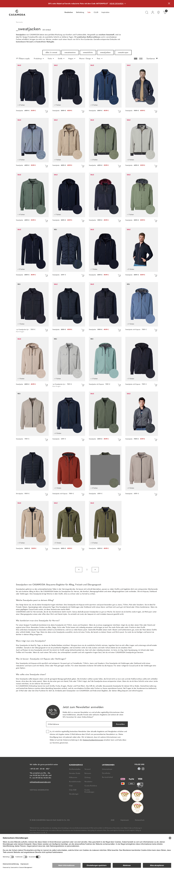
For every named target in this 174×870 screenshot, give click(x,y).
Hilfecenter (73, 777)
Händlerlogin (73, 794)
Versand (87, 769)
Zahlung (87, 777)
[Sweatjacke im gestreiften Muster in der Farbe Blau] (32, 140)
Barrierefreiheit (107, 777)
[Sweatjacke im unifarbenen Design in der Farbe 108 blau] (32, 249)
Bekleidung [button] (80, 12)
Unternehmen (107, 769)
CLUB (96, 12)
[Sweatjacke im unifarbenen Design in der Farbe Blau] (141, 249)
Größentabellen (75, 769)
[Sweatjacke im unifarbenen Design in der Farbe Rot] (68, 468)
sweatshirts (88, 52)
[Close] (169, 3)
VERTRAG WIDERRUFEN (39, 790)
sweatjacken (105, 52)
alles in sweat (51, 52)
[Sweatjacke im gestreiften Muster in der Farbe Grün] (105, 140)
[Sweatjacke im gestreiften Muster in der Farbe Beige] (141, 140)
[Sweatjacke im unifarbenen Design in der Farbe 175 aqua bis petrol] (105, 85)
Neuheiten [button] (69, 12)
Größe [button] (60, 58)
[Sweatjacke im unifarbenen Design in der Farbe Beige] (68, 140)
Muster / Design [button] (85, 58)
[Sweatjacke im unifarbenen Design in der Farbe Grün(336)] (68, 523)
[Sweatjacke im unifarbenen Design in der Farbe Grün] (32, 195)
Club (71, 786)
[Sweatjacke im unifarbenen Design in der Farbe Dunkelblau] (32, 85)
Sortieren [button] (151, 58)
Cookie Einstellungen (89, 791)
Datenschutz (139, 820)
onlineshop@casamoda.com (40, 782)
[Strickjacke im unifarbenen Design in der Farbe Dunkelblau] (32, 468)
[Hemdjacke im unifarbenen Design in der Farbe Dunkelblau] (32, 304)
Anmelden (120, 724)
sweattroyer (123, 52)
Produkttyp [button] (38, 58)
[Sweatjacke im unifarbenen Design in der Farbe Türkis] (105, 359)
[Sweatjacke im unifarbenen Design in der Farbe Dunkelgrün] (105, 523)
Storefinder (106, 773)
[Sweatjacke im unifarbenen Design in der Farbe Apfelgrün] (105, 468)
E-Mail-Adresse (53, 724)
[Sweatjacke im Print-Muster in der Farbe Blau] (68, 85)
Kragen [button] (70, 58)
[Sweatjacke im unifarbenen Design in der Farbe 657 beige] (32, 523)
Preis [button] (98, 58)
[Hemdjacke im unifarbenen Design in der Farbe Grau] (68, 359)
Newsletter (88, 781)
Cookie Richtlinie (91, 786)
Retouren (88, 773)
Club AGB (72, 790)
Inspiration (105, 12)
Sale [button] (89, 12)
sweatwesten (70, 52)
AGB (112, 820)
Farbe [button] (50, 58)
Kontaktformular (75, 781)
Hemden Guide (74, 773)
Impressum (124, 820)
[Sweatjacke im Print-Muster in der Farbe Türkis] (141, 195)
